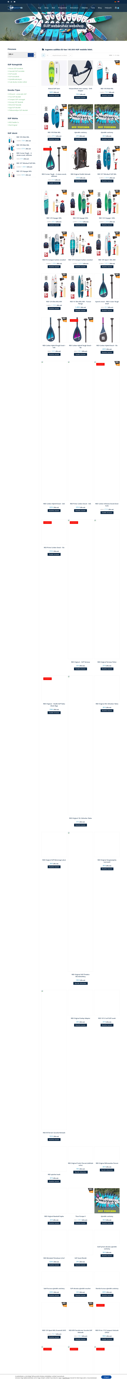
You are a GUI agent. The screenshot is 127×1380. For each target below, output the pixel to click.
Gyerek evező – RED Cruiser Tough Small (107, 303)
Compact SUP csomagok (17, 99)
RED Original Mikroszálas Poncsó (107, 1163)
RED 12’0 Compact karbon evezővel (80, 260)
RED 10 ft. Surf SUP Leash (107, 1018)
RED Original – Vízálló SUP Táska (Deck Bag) (54, 705)
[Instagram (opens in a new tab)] (11, 2)
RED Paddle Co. (14, 122)
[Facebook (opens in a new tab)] (9, 2)
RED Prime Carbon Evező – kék (80, 504)
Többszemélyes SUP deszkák (18, 110)
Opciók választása (80, 983)
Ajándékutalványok (15, 79)
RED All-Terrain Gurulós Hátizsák (54, 1133)
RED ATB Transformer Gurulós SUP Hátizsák (80, 1331)
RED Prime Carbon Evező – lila (54, 547)
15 (113, 55)
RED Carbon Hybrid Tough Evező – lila (80, 346)
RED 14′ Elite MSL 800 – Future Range (80, 303)
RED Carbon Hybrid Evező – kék (54, 504)
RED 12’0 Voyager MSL (54, 218)
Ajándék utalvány (80, 132)
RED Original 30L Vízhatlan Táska (107, 704)
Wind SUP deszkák (15, 105)
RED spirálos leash (54, 1174)
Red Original (13, 125)
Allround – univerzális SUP (17, 94)
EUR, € (11, 54)
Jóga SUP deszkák (15, 107)
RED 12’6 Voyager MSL (80, 218)
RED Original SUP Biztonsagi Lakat (54, 860)
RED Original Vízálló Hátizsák (80, 174)
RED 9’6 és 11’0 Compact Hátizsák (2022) (107, 1331)
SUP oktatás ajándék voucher (80, 1288)
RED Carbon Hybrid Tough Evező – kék (54, 346)
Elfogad (106, 1377)
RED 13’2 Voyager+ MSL (107, 218)
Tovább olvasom (54, 183)
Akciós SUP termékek (16, 68)
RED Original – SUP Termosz (80, 662)
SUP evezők (13, 74)
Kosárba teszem (54, 95)
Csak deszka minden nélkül (18, 82)
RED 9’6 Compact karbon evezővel (54, 260)
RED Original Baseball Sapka (54, 1216)
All (118, 55)
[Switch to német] (115, 2)
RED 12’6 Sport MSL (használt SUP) (54, 1330)
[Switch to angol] (118, 2)
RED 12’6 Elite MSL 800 (54, 301)
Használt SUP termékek (16, 71)
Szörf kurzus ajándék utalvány (54, 1288)
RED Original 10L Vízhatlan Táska (80, 818)
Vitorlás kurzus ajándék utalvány (107, 1288)
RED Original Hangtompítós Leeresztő (107, 861)
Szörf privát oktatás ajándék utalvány (107, 1248)
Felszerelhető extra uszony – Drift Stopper (80, 90)
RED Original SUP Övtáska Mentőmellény (80, 975)
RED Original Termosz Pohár (107, 662)
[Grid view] (43, 55)
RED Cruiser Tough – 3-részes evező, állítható (54, 175)
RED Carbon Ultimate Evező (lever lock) (107, 505)
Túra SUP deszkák (15, 97)
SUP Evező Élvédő (80, 1258)
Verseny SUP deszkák (16, 102)
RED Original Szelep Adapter (80, 1018)
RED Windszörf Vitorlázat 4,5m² (54, 1258)
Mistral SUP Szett (54, 88)
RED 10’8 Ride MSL (54, 132)
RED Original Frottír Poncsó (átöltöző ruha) (80, 1164)
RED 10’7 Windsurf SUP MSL (107, 174)
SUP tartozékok (14, 76)
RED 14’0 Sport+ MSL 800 (107, 260)
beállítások (66, 1378)
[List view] (47, 55)
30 (115, 55)
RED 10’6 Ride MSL (107, 88)
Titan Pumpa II (80, 1216)
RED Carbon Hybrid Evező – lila (107, 345)
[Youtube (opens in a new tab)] (14, 2)
